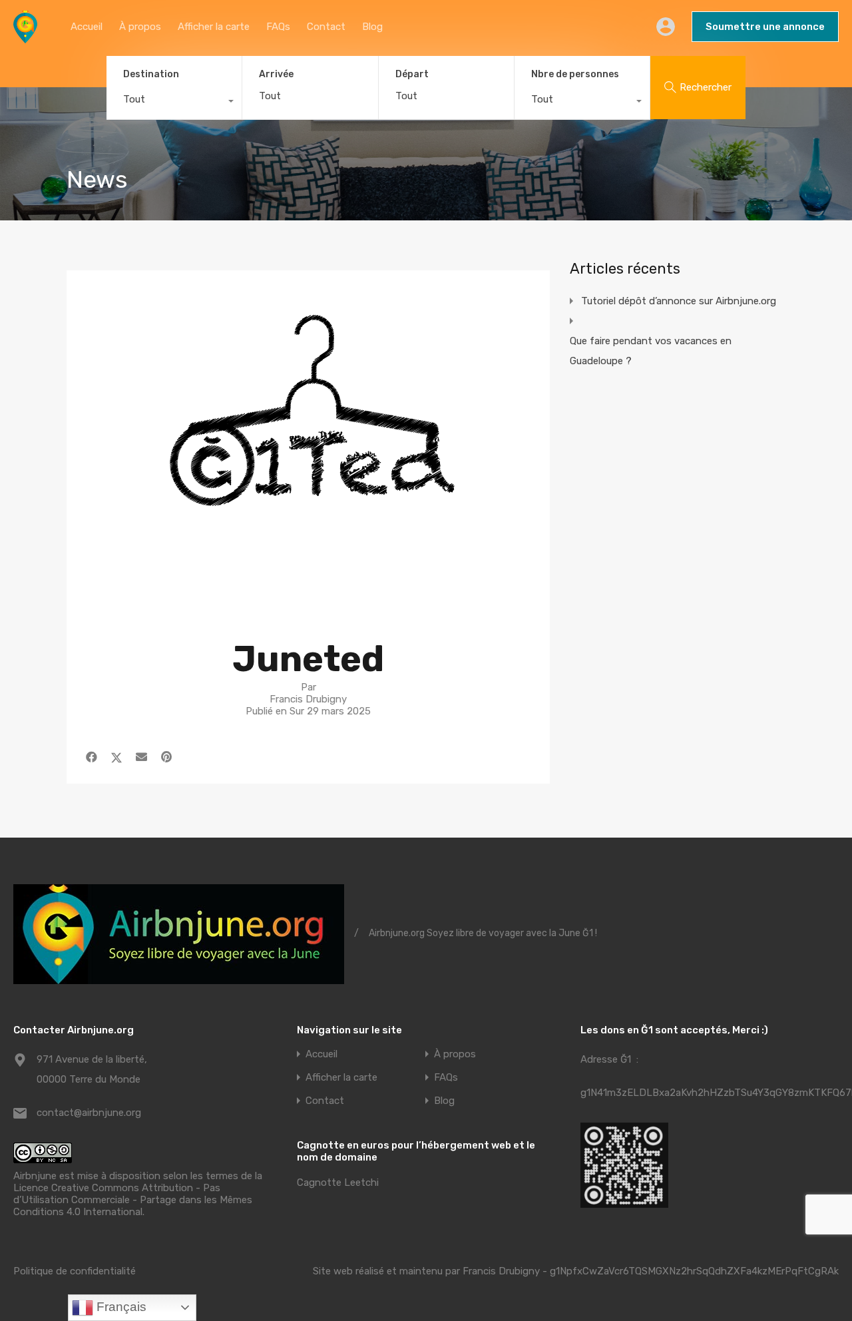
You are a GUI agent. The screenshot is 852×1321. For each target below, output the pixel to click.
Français (119, 1307)
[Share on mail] (141, 757)
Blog (372, 27)
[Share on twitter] (116, 757)
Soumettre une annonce (765, 27)
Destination (151, 74)
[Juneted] (308, 605)
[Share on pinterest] (166, 757)
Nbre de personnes (575, 74)
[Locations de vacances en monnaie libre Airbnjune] (25, 37)
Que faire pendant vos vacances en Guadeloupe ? (651, 351)
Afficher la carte (214, 27)
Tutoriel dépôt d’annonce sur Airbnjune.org (678, 301)
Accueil (87, 27)
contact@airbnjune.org (89, 1113)
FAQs (278, 27)
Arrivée (276, 74)
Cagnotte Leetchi (338, 1183)
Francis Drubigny (501, 1271)
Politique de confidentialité (74, 1271)
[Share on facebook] (91, 757)
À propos (140, 27)
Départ (412, 74)
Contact (326, 27)
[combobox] (174, 103)
